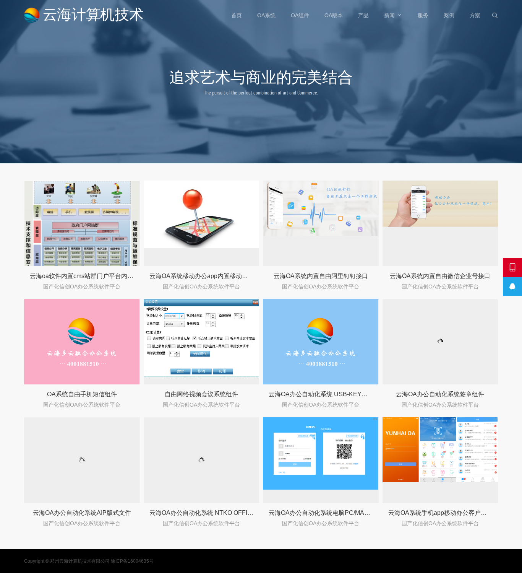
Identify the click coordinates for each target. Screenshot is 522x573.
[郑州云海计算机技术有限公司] (84, 15)
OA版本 (333, 15)
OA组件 (300, 15)
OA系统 (266, 15)
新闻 (389, 15)
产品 (363, 15)
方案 (475, 15)
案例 (449, 15)
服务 (423, 15)
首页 (236, 15)
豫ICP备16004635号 (132, 561)
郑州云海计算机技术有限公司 (80, 561)
